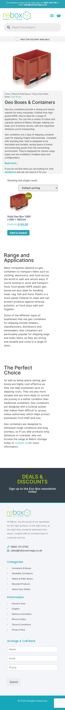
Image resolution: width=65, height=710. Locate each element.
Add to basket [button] (18, 232)
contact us (10, 172)
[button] (52, 16)
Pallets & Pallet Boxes (21, 94)
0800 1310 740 (50, 3)
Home (7, 94)
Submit (14, 681)
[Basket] (58, 15)
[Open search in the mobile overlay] (32, 27)
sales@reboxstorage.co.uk (35, 5)
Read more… (11, 163)
